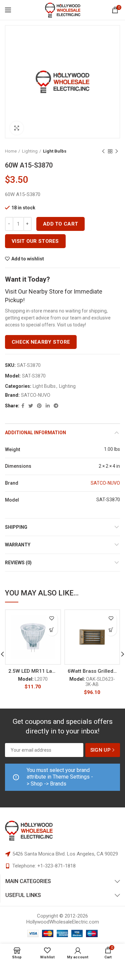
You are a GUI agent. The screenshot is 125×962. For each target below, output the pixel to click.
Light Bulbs (54, 151)
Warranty (17, 544)
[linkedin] (48, 405)
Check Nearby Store (41, 342)
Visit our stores (35, 241)
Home (11, 151)
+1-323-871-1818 (56, 866)
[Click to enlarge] (16, 128)
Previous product (103, 151)
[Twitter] (30, 405)
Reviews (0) (18, 562)
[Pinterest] (39, 405)
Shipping (16, 527)
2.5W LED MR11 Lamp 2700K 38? (33, 671)
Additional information (35, 432)
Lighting (30, 151)
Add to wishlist (27, 258)
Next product (116, 151)
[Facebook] (22, 405)
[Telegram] (56, 405)
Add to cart (60, 224)
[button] (52, 630)
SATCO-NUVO (35, 395)
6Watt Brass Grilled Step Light (92, 671)
